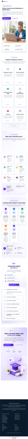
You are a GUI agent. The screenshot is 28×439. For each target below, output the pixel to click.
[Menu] (26, 1)
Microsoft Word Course (17, 415)
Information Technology (5, 417)
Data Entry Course (17, 417)
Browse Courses (6, 18)
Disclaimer (16, 430)
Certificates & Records (4, 427)
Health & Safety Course (17, 418)
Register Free (15, 18)
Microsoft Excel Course (17, 416)
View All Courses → (14, 125)
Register (3, 429)
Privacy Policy (16, 428)
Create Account (8, 345)
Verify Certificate (4, 428)
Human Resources (4, 416)
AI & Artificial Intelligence (5, 419)
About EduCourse (17, 427)
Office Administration (17, 419)
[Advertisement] (14, 148)
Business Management (4, 418)
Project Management (4, 421)
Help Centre (16, 426)
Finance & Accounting (4, 422)
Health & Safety (4, 415)
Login (2, 430)
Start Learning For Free (14, 284)
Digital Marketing (4, 420)
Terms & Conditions (17, 429)
